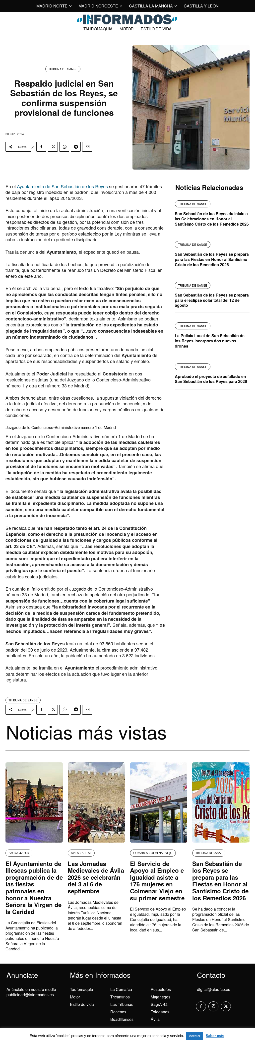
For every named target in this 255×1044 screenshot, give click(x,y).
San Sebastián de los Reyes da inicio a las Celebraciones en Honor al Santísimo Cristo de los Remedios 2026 (212, 219)
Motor (75, 997)
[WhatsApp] (64, 147)
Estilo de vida (82, 1004)
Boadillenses (121, 1019)
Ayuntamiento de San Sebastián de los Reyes (62, 186)
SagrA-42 (159, 1004)
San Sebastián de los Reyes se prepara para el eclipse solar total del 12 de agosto (212, 300)
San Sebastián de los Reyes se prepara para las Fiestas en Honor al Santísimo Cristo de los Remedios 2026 (212, 259)
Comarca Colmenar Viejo (153, 853)
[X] (53, 147)
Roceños (118, 1012)
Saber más (215, 1036)
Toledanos (160, 1012)
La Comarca (121, 989)
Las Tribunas (121, 1004)
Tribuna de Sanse (62, 69)
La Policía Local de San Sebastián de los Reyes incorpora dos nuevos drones (210, 341)
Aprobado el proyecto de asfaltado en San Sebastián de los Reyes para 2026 (211, 378)
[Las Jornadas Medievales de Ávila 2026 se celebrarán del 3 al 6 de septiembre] (96, 802)
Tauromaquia (81, 989)
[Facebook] (41, 147)
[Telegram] (76, 147)
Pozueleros (161, 989)
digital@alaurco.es (213, 989)
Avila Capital (81, 853)
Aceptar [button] (194, 1036)
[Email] (87, 147)
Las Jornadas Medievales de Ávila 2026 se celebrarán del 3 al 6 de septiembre (96, 877)
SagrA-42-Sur (19, 853)
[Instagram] (213, 1006)
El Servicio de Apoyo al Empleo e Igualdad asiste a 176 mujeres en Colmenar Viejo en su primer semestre (157, 880)
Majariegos (160, 997)
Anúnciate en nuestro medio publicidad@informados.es (31, 991)
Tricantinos (120, 997)
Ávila (155, 1019)
